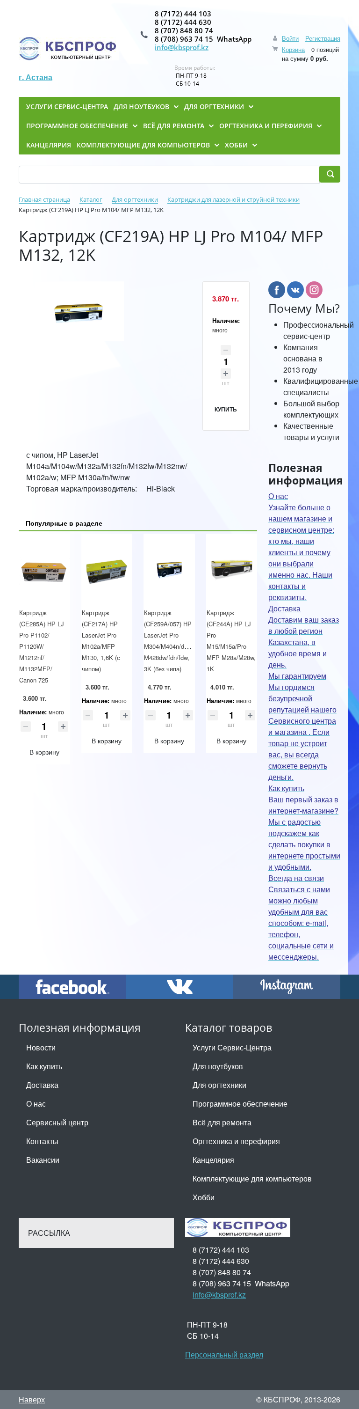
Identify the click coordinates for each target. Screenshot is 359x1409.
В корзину (44, 751)
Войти (290, 38)
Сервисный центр (57, 1122)
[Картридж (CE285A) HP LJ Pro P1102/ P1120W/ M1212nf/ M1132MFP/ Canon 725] (44, 570)
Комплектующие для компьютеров (252, 1178)
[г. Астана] (69, 48)
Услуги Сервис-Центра (232, 1047)
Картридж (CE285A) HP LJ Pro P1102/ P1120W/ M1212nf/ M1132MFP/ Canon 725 (41, 646)
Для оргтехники (219, 1084)
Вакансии (42, 1159)
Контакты (42, 1141)
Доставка (42, 1084)
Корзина (293, 49)
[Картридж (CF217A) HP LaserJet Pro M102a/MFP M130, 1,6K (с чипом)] (107, 570)
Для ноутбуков (218, 1066)
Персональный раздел (224, 1354)
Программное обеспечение (240, 1103)
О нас (36, 1103)
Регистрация (322, 38)
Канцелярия (213, 1159)
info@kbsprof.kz (181, 47)
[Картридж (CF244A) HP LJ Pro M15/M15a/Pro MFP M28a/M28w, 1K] (232, 570)
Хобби (204, 1197)
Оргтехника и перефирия (236, 1141)
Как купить (44, 1066)
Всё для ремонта (222, 1122)
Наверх (32, 1399)
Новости (41, 1047)
